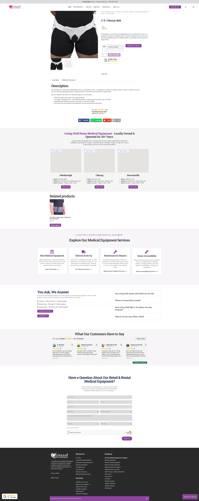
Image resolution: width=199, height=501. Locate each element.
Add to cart (114, 55)
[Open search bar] (193, 7)
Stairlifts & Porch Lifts (82, 482)
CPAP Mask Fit (80, 491)
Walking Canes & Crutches (112, 469)
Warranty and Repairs (82, 465)
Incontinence (108, 476)
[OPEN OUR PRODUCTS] (83, 7)
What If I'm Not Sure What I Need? (129, 316)
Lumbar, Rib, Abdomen (128, 11)
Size (104, 46)
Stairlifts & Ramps (110, 485)
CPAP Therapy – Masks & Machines (114, 472)
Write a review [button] (141, 339)
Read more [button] (55, 358)
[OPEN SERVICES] (100, 7)
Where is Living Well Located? (127, 300)
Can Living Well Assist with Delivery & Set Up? (134, 293)
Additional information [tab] (69, 80)
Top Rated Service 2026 (99, 112)
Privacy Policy (55, 473)
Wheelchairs (108, 488)
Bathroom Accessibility (82, 484)
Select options (55, 225)
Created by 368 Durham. (75, 498)
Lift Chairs (107, 479)
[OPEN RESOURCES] (110, 7)
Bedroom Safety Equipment (112, 465)
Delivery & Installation (82, 493)
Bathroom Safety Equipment (112, 462)
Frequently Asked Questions (83, 460)
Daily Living (108, 474)
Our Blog (78, 458)
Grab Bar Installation (81, 489)
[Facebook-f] (146, 498)
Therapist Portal (80, 467)
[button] (95, 13)
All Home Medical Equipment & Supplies (116, 458)
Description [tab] (55, 80)
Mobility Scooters (110, 481)
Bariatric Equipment (110, 460)
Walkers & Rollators (110, 483)
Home (102, 11)
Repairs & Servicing (81, 472)
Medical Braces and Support (113, 11)
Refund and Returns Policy (83, 474)
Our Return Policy (104, 74)
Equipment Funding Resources (84, 462)
